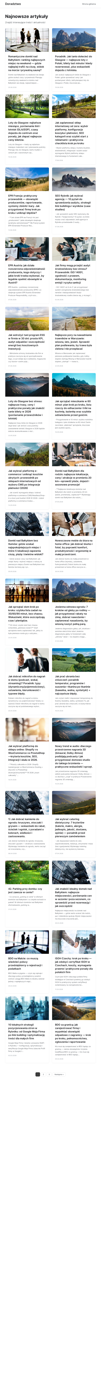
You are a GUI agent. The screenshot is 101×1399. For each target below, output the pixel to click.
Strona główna (89, 4)
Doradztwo (13, 4)
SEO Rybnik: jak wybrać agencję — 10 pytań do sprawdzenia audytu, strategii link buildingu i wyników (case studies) (73, 202)
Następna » (59, 1074)
